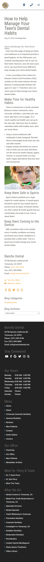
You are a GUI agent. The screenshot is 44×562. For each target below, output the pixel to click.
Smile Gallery (11, 435)
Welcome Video (14, 283)
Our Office (10, 454)
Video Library (11, 551)
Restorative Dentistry (15, 535)
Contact (9, 431)
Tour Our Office (13, 280)
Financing (10, 450)
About (8, 410)
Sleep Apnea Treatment (16, 547)
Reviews (9, 422)
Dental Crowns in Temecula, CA (19, 494)
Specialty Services (14, 506)
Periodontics (11, 539)
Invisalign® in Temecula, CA (18, 526)
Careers (9, 439)
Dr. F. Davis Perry (13, 475)
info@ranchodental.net (19, 273)
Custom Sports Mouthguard (17, 543)
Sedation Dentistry (14, 531)
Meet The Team (12, 483)
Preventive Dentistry (14, 518)
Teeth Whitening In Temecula (18, 514)
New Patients (11, 426)
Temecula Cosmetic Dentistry (18, 414)
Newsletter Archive (14, 462)
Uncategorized (20, 38)
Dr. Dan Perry (11, 479)
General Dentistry (13, 418)
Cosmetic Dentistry (14, 522)
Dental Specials (12, 510)
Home (8, 406)
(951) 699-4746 (17, 267)
